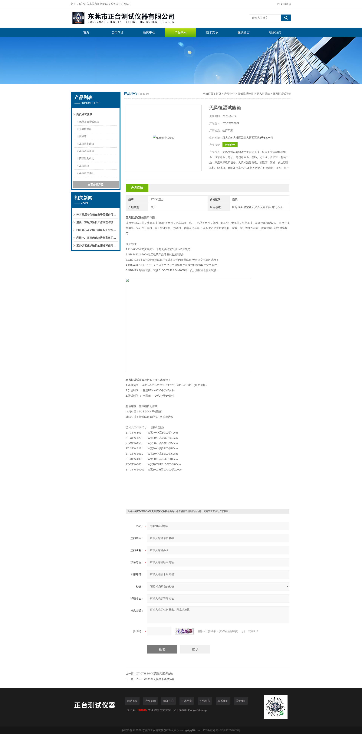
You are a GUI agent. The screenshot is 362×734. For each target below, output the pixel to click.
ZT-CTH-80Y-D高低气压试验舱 (154, 673)
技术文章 (212, 32)
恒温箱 (83, 136)
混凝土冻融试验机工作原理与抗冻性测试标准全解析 (97, 222)
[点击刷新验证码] (184, 631)
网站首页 (132, 700)
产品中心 (229, 93)
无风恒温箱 (85, 129)
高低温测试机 (86, 158)
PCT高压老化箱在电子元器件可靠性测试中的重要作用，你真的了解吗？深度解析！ (97, 214)
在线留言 (244, 32)
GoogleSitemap (197, 710)
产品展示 (181, 32)
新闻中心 (149, 32)
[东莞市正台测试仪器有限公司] (127, 18)
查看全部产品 (96, 184)
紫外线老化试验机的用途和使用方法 (97, 245)
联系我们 (275, 32)
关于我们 (241, 700)
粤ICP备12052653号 (228, 730)
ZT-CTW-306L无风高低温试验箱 (155, 679)
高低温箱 (84, 165)
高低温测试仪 (86, 143)
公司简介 (118, 32)
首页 (86, 32)
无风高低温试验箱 (89, 121)
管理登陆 (153, 710)
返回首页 (286, 3)
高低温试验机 (86, 173)
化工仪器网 (180, 710)
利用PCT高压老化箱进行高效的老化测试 (97, 237)
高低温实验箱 (86, 151)
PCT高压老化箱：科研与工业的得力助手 (97, 229)
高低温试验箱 (84, 114)
